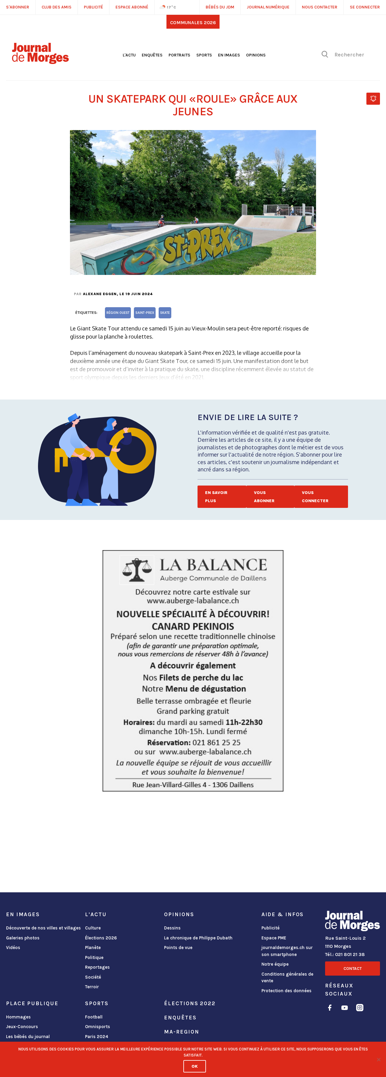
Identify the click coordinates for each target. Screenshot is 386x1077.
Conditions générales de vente (287, 977)
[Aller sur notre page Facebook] (329, 1009)
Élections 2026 (101, 938)
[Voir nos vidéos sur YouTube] (344, 1008)
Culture (93, 928)
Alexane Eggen (100, 294)
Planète (93, 947)
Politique (94, 957)
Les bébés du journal (28, 1036)
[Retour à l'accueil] (352, 922)
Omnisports (97, 1026)
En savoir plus (216, 496)
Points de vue (178, 947)
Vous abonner (264, 496)
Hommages (18, 1017)
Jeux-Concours (22, 1026)
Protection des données (286, 990)
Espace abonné (131, 7)
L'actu (129, 55)
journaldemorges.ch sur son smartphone (287, 951)
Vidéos (13, 947)
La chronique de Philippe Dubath (198, 938)
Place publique (32, 1003)
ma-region (181, 1031)
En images (229, 55)
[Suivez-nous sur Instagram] (359, 1008)
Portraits (179, 55)
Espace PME (273, 938)
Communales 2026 (193, 22)
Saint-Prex (144, 313)
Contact (352, 968)
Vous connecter (315, 496)
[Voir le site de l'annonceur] (193, 671)
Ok (194, 1066)
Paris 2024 (96, 1036)
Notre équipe (275, 964)
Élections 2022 (189, 1003)
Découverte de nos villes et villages (43, 928)
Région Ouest (117, 313)
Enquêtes (152, 55)
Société (93, 977)
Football (94, 1017)
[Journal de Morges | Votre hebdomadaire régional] (40, 62)
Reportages (97, 967)
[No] (378, 1059)
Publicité (270, 928)
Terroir (92, 986)
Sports (204, 55)
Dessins (172, 928)
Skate (165, 313)
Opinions (256, 55)
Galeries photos (23, 938)
